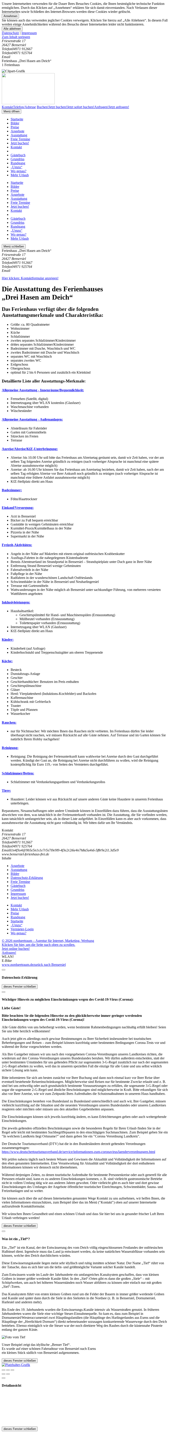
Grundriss (17, 159)
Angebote (17, 131)
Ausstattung (19, 135)
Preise (15, 127)
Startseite (17, 119)
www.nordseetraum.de (17, 964)
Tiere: (6, 790)
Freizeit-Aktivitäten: (17, 545)
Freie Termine (20, 139)
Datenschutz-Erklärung (27, 878)
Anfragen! (9, 953)
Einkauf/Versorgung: (18, 508)
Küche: (7, 661)
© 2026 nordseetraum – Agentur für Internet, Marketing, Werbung (48, 941)
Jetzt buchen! (20, 143)
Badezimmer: (12, 490)
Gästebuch (18, 155)
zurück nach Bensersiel (49, 964)
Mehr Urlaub (20, 175)
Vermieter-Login (22, 929)
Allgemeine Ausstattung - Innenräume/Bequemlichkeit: (43, 390)
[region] (85, 37)
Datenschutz (10, 33)
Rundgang (18, 163)
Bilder (15, 123)
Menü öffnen (11, 111)
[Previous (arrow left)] (3, 1374)
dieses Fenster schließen (20, 986)
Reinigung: (10, 748)
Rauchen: (9, 722)
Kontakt (16, 147)
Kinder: (8, 639)
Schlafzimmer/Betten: (18, 773)
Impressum (29, 33)
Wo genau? (18, 171)
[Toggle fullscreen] (8, 1370)
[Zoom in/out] (12, 1370)
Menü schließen (14, 246)
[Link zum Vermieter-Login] (16, 1365)
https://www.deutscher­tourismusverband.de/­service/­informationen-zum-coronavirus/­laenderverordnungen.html (78, 1152)
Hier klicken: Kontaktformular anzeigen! (30, 278)
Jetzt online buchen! (16, 949)
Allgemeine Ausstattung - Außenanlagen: (32, 419)
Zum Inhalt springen (16, 37)
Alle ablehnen (12, 28)
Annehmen (10, 16)
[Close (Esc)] (3, 1370)
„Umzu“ (16, 167)
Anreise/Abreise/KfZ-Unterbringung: (30, 449)
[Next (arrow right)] (8, 1374)
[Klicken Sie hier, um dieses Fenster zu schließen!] (3, 969)
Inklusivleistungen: (16, 602)
